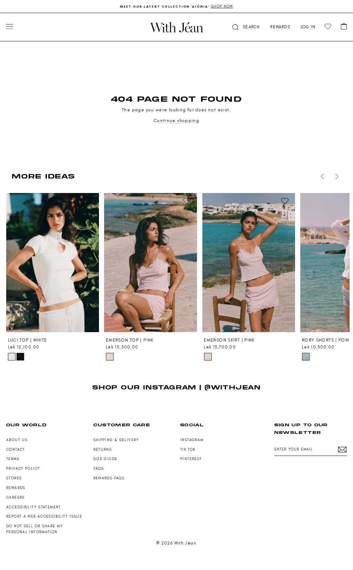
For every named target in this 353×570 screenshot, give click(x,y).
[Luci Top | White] (52, 262)
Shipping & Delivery (116, 440)
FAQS (98, 468)
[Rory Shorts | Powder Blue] (306, 356)
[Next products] (335, 176)
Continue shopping (176, 120)
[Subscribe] (342, 449)
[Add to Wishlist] (89, 201)
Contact (15, 449)
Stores (14, 478)
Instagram (191, 440)
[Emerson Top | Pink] (150, 262)
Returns (102, 449)
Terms (12, 459)
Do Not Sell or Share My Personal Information (34, 529)
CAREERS (15, 497)
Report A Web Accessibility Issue (44, 516)
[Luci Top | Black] (20, 356)
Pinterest (191, 459)
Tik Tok (187, 449)
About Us (17, 440)
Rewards (16, 488)
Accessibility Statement (33, 507)
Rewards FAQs (109, 478)
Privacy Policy (23, 468)
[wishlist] (328, 26)
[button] (245, 27)
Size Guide (105, 459)
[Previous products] (320, 176)
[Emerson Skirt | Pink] (248, 262)
